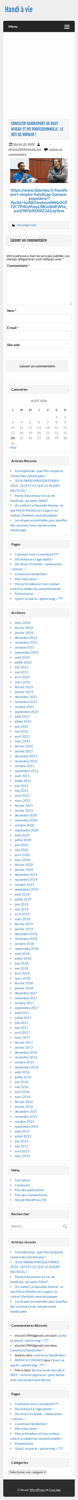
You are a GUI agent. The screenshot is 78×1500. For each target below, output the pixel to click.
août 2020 (22, 835)
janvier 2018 (24, 988)
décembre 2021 (26, 756)
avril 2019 (22, 914)
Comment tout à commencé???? (37, 554)
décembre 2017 (26, 993)
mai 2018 (21, 968)
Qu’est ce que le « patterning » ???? (39, 599)
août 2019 (22, 894)
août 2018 (22, 954)
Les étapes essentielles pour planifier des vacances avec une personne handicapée (39, 525)
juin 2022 (21, 726)
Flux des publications (29, 1190)
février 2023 (24, 687)
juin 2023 (21, 667)
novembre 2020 (26, 820)
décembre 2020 (26, 815)
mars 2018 (22, 978)
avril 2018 (22, 973)
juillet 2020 (23, 840)
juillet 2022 (23, 721)
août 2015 (22, 1131)
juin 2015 (21, 1141)
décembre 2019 (26, 874)
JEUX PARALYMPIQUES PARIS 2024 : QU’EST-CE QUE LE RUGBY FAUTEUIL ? (35, 485)
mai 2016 (21, 1087)
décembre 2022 (26, 697)
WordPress (37, 1490)
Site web (13, 345)
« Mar (12, 447)
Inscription (22, 1180)
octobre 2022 (24, 707)
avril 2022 (22, 736)
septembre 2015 (27, 1126)
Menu (13, 26)
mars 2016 (22, 1097)
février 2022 (24, 746)
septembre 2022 (27, 712)
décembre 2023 (26, 638)
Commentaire (18, 265)
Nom (11, 310)
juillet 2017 (23, 1018)
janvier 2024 (24, 633)
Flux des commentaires (31, 1195)
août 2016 (22, 1072)
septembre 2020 (27, 830)
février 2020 (24, 865)
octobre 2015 (24, 1121)
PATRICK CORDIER (29, 1360)
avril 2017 (22, 1032)
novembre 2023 (26, 642)
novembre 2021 (26, 761)
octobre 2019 (24, 884)
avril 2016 (22, 1092)
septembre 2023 (27, 652)
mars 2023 (22, 682)
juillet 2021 (23, 781)
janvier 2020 (24, 869)
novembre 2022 (26, 702)
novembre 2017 (26, 998)
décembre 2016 (26, 1052)
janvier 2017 (24, 1047)
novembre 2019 (26, 879)
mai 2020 (21, 850)
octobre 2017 (24, 1003)
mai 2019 (21, 909)
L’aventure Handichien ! (31, 574)
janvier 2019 (24, 929)
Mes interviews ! (27, 579)
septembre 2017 (27, 1008)
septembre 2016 (27, 1067)
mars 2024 (22, 623)
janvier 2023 (24, 692)
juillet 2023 (23, 662)
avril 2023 (22, 677)
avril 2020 (22, 855)
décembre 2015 (26, 1111)
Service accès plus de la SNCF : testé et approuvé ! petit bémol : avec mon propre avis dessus (38, 1375)
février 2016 (24, 1102)
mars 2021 (22, 800)
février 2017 (24, 1042)
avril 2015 (22, 1151)
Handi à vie (19, 9)
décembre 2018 (26, 934)
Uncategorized (26, 225)
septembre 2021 (27, 771)
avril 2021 (22, 795)
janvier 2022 (24, 751)
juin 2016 (21, 1082)
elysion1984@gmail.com (24, 149)
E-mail (12, 327)
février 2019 (24, 924)
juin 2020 (21, 845)
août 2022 (22, 716)
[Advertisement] (39, 76)
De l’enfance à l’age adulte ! (34, 559)
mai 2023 (21, 672)
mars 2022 (22, 741)
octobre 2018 (24, 944)
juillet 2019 (23, 899)
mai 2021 (21, 790)
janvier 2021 (24, 810)
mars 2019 (22, 919)
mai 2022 (21, 731)
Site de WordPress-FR (30, 1200)
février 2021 (24, 805)
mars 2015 (22, 1156)
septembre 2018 (27, 949)
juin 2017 (21, 1023)
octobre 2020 (24, 825)
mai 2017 (21, 1028)
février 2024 (24, 628)
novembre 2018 (26, 939)
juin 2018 (21, 963)
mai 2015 (21, 1146)
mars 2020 (22, 860)
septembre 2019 (27, 889)
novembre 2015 (26, 1116)
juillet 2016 (23, 1077)
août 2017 (22, 1013)
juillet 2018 (23, 958)
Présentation (24, 594)
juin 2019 (21, 904)
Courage (54, 1490)
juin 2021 (21, 786)
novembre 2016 (26, 1057)
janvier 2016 (24, 1106)
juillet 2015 (23, 1136)
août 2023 (22, 657)
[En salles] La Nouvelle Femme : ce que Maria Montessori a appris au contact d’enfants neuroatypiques (36, 510)
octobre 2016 (24, 1062)
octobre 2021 (24, 766)
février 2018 (24, 983)
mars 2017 (22, 1037)
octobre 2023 (24, 647)
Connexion (22, 1185)
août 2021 (22, 776)
